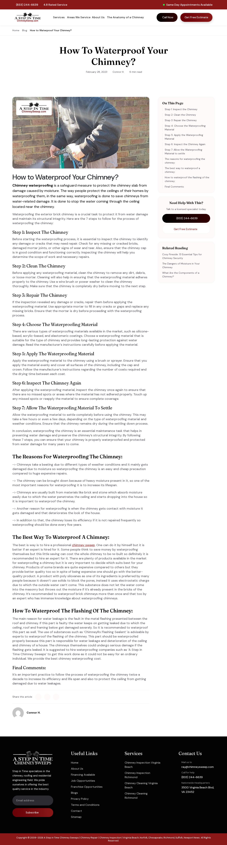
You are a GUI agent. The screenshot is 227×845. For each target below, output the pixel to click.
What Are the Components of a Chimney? (180, 274)
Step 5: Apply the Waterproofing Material (184, 136)
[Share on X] (47, 697)
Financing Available (83, 775)
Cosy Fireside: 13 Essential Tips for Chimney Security (182, 256)
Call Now (167, 17)
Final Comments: (174, 186)
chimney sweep (83, 545)
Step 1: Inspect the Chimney (181, 109)
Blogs (74, 793)
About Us (77, 769)
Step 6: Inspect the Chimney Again (185, 144)
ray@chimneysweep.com (197, 767)
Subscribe (32, 812)
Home (15, 30)
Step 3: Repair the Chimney (181, 120)
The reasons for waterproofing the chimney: (185, 160)
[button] (59, 17)
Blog (24, 30)
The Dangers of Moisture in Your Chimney (181, 265)
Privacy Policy (80, 799)
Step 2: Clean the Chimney (180, 114)
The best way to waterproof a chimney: (182, 170)
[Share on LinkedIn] (56, 697)
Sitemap (76, 817)
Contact (76, 811)
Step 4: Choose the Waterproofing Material (185, 127)
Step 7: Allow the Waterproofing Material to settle (183, 151)
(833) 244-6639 (27, 5)
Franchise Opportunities (87, 787)
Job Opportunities (83, 781)
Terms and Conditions (85, 805)
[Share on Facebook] (38, 697)
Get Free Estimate (196, 17)
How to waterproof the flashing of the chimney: (187, 179)
